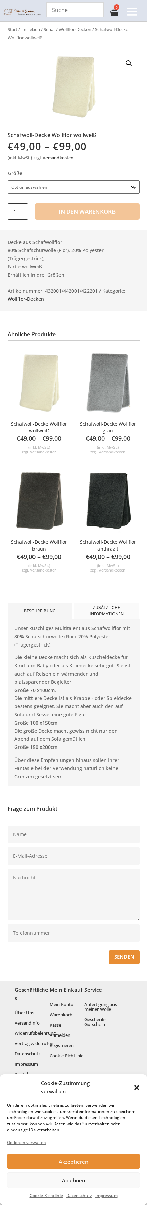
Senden (124, 957)
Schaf (49, 29)
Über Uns (24, 1013)
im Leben (30, 29)
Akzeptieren (73, 1161)
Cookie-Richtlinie (46, 1195)
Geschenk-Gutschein (95, 1022)
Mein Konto (62, 1004)
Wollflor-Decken (75, 29)
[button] (136, 1087)
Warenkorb (61, 1015)
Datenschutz (79, 1195)
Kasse (55, 1025)
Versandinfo (27, 1023)
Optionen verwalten (26, 1142)
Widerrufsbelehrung (35, 1033)
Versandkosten (58, 158)
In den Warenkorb (87, 211)
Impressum (106, 1195)
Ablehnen (73, 1180)
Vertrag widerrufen (34, 1043)
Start (12, 29)
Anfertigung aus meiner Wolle (100, 1007)
